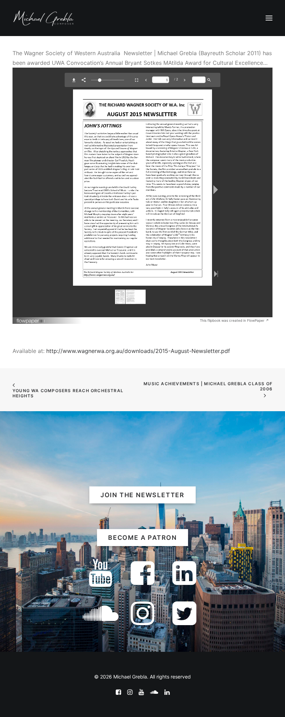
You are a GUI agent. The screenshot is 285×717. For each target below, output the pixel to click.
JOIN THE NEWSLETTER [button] (142, 495)
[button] (269, 18)
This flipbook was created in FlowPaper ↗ (234, 320)
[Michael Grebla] (43, 18)
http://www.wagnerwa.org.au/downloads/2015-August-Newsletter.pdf (137, 350)
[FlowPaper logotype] (30, 321)
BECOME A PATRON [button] (142, 537)
